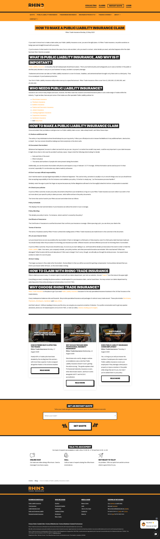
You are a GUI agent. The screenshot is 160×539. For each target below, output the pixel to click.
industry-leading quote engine (87, 308)
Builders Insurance (38, 104)
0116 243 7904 (90, 5)
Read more (45, 370)
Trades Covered (105, 14)
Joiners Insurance (38, 110)
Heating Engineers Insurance (41, 113)
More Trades (58, 516)
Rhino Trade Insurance (36, 291)
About (116, 14)
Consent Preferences (76, 523)
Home (31, 481)
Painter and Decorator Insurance (42, 107)
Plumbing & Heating (60, 506)
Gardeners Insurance (39, 118)
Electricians (127, 298)
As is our (112, 506)
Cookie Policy (41, 523)
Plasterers (32, 301)
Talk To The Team (86, 508)
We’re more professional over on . (118, 508)
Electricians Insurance (39, 99)
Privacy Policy (33, 523)
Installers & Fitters (59, 511)
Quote (32, 14)
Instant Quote (115, 6)
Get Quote (80, 426)
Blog (36, 481)
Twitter (119, 511)
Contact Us (84, 511)
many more (38, 120)
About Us (83, 514)
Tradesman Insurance (68, 14)
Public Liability (33, 249)
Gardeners (47, 301)
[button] (115, 415)
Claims (102, 5)
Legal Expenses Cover (34, 508)
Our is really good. (115, 503)
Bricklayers (39, 301)
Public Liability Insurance (47, 14)
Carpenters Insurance (39, 115)
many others (58, 301)
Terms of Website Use (52, 523)
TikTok (126, 511)
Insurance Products (87, 14)
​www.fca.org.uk (57, 532)
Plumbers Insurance (38, 102)
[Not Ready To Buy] (101, 455)
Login (128, 5)
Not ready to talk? (107, 460)
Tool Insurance (32, 506)
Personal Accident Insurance (36, 514)
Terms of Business (64, 523)
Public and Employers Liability (36, 511)
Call (66, 460)
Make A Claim (85, 503)
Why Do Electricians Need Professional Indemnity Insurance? (77, 347)
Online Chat (35, 460)
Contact (33, 19)
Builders (57, 503)
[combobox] (78, 415)
